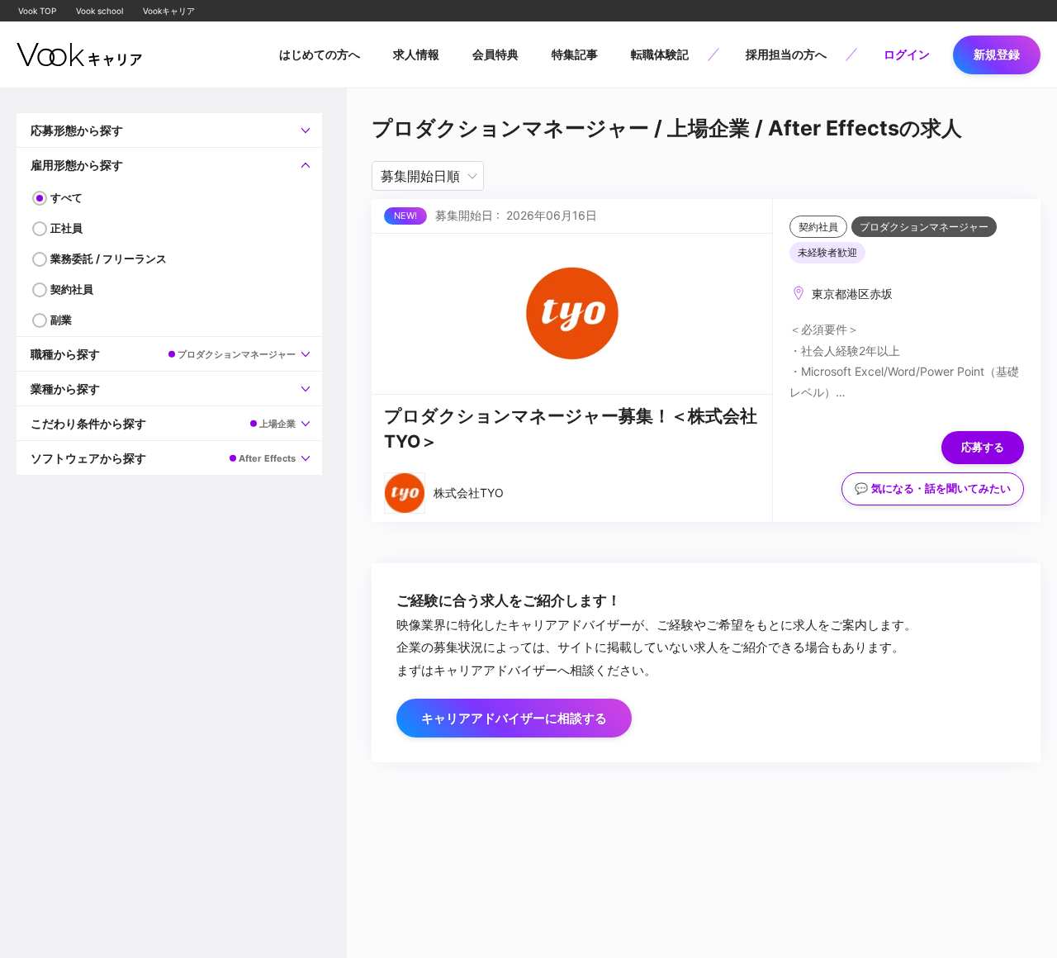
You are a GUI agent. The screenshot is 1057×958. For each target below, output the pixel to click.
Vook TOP (37, 11)
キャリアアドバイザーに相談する (514, 718)
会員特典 (495, 54)
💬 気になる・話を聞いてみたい (933, 488)
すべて (66, 197)
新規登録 (997, 54)
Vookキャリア (169, 11)
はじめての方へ (319, 54)
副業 (61, 319)
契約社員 (71, 289)
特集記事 (575, 54)
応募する (982, 447)
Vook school (99, 11)
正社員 (66, 228)
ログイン (907, 54)
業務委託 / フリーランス (108, 258)
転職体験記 (660, 54)
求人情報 (416, 54)
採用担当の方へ (786, 54)
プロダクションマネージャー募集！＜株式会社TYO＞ (570, 429)
